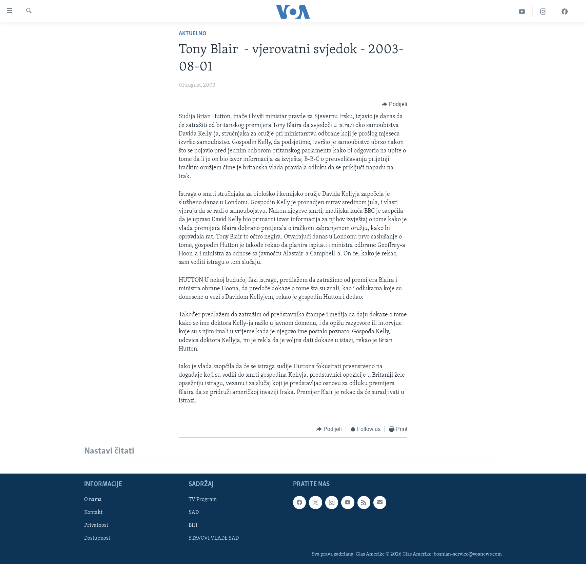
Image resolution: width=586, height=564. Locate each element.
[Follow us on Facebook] (299, 502)
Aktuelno (193, 34)
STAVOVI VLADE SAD (214, 538)
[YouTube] (522, 11)
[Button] (394, 104)
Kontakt (93, 513)
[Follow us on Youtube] (347, 502)
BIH (193, 525)
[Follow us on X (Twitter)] (315, 502)
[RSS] (363, 502)
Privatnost (96, 525)
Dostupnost (97, 538)
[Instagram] (543, 11)
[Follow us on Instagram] (331, 502)
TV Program (203, 500)
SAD (194, 513)
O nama (93, 500)
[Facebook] (564, 11)
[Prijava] (379, 502)
